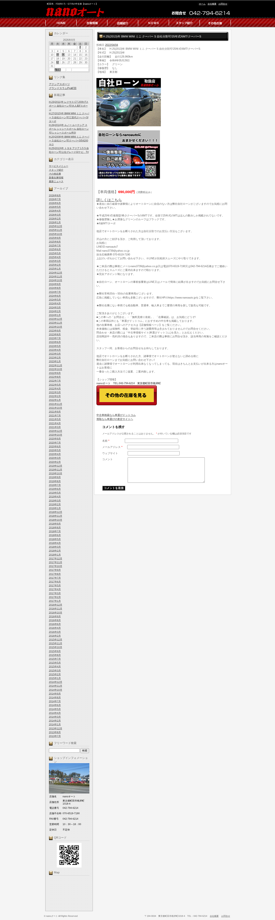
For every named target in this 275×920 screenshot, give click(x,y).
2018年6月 (55, 535)
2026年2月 (55, 218)
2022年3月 (55, 392)
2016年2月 (55, 635)
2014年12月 (55, 682)
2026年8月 (55, 195)
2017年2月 (55, 597)
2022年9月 (55, 373)
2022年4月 (55, 388)
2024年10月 (55, 280)
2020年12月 (55, 431)
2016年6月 (55, 624)
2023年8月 (55, 334)
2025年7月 (55, 245)
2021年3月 (55, 427)
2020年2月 (55, 462)
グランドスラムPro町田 (63, 88)
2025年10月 (55, 234)
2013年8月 (55, 732)
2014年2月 (55, 720)
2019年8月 (55, 481)
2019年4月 (55, 496)
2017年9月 (55, 570)
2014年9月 (55, 693)
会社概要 (212, 4)
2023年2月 (55, 357)
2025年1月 (55, 268)
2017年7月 (55, 577)
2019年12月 (55, 465)
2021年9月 (55, 411)
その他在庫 (55, 173)
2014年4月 (55, 713)
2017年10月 (55, 566)
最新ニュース (56, 181)
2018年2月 (55, 550)
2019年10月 (55, 473)
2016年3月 (55, 632)
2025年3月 (55, 261)
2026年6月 (55, 203)
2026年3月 (55, 214)
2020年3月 (55, 458)
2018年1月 (55, 554)
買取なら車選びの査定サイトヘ (114, 419)
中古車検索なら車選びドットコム (116, 415)
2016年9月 (55, 616)
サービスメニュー (58, 166)
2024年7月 (55, 292)
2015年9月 (55, 651)
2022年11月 (55, 365)
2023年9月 (55, 330)
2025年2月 (55, 264)
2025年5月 (55, 253)
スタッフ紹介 (56, 170)
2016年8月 (55, 620)
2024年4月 (55, 303)
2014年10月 (55, 689)
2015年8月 (55, 655)
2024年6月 (55, 295)
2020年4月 (55, 454)
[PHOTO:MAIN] (162, 102)
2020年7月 (55, 442)
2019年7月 (55, 485)
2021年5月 (55, 419)
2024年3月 (55, 307)
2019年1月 (55, 508)
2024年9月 (55, 284)
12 (63, 54)
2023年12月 (55, 319)
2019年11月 (55, 469)
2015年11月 (55, 643)
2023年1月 (55, 361)
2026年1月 (55, 222)
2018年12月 (55, 512)
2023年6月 (55, 342)
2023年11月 (55, 322)
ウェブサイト (110, 453)
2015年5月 (55, 662)
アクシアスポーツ (59, 84)
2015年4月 (55, 666)
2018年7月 (55, 531)
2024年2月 (55, 311)
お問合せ (222, 4)
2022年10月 (55, 369)
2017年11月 (55, 562)
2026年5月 (55, 207)
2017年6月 (55, 581)
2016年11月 (55, 608)
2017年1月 (55, 601)
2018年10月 (55, 520)
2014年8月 (55, 697)
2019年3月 (55, 500)
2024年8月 (55, 288)
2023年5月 (55, 346)
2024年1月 (55, 315)
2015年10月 (55, 647)
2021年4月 (55, 423)
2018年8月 (55, 527)
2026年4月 (55, 210)
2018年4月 (55, 543)
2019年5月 (55, 492)
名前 (105, 440)
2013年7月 (55, 736)
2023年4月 (55, 350)
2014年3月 (55, 716)
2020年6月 (55, 446)
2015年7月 (55, 659)
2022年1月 (55, 400)
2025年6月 (55, 249)
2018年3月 (55, 546)
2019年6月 (55, 489)
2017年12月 (55, 558)
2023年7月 (55, 338)
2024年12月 (55, 272)
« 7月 (58, 69)
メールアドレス (112, 447)
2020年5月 (55, 450)
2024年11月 (55, 276)
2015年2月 (55, 674)
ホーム (202, 4)
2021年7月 (55, 415)
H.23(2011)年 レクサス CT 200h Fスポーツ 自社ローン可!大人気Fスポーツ (68, 106)
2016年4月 (55, 628)
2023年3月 (55, 353)
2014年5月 (55, 709)
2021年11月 (55, 404)
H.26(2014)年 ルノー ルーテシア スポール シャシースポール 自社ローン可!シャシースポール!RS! (69, 129)
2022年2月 (55, 396)
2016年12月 (55, 604)
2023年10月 (55, 326)
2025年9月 (55, 238)
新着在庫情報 (56, 177)
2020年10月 (55, 434)
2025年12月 (55, 226)
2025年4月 (55, 257)
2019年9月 (55, 477)
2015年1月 (55, 678)
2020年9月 (55, 438)
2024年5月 (55, 299)
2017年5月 (55, 585)
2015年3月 (55, 670)
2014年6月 (55, 705)
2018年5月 (55, 539)
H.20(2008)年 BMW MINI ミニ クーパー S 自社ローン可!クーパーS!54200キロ (69, 140)
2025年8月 (55, 241)
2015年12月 (55, 639)
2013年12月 (55, 728)
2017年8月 (55, 574)
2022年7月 (55, 380)
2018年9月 (55, 523)
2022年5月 (55, 384)
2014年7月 (55, 701)
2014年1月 (55, 724)
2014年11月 (55, 685)
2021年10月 (55, 407)
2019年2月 (55, 504)
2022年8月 (55, 377)
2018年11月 (55, 516)
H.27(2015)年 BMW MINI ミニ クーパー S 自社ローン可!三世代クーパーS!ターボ (69, 117)
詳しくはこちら (109, 200)
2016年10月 (55, 612)
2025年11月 (55, 230)
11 (57, 54)
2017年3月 (55, 593)
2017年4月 (55, 589)
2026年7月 (55, 199)
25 (57, 62)
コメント (107, 459)
